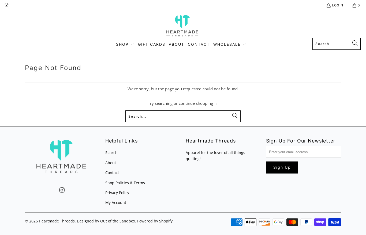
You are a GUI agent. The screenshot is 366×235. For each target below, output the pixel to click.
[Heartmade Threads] (183, 25)
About (110, 162)
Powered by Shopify (155, 221)
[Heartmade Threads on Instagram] (6, 5)
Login (337, 5)
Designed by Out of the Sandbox (106, 221)
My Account (115, 202)
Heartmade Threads (57, 221)
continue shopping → (198, 103)
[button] (125, 44)
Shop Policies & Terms (125, 182)
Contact (112, 172)
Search (111, 152)
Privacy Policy (117, 192)
